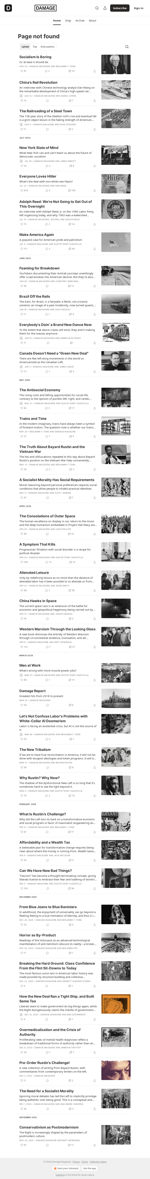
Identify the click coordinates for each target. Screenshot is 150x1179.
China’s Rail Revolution (38, 82)
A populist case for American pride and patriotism (50, 240)
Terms (85, 1161)
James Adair (66, 366)
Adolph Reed (72, 219)
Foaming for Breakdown (39, 268)
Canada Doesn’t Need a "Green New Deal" (53, 353)
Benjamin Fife (70, 948)
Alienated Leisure (34, 573)
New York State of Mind (38, 148)
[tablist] (38, 46)
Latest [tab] (25, 46)
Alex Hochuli (62, 309)
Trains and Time (32, 419)
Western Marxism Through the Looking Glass (57, 629)
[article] (75, 64)
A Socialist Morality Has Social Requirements (56, 480)
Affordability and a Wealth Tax (44, 842)
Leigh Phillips (63, 529)
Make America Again (36, 235)
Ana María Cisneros (72, 1104)
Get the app (89, 1168)
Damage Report (32, 691)
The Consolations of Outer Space (47, 516)
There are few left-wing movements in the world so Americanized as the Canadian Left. (51, 360)
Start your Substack (67, 1168)
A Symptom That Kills (37, 544)
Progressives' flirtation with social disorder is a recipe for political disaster (55, 551)
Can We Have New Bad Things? (45, 871)
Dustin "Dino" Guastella (68, 244)
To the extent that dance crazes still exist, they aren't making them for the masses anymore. (57, 331)
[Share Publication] (105, 8)
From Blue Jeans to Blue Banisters (48, 907)
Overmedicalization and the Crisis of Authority (49, 1032)
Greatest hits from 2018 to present (41, 696)
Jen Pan (54, 219)
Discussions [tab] (47, 46)
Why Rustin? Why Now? (39, 778)
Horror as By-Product (37, 935)
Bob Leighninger (76, 1014)
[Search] (97, 8)
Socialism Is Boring (35, 57)
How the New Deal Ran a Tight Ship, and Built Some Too (56, 998)
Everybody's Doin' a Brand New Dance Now (55, 325)
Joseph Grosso (63, 614)
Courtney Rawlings (67, 281)
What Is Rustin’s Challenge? (42, 814)
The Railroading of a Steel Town (45, 111)
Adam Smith (62, 585)
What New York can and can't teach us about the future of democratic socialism (55, 154)
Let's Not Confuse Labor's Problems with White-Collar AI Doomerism (53, 718)
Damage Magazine (39, 66)
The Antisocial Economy (39, 390)
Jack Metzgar (62, 855)
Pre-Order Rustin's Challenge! (44, 1063)
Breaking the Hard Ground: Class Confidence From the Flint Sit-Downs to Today (57, 965)
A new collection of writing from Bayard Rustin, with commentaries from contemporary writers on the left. (53, 1069)
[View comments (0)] (47, 100)
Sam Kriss (60, 185)
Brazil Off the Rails (34, 296)
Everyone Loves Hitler (37, 176)
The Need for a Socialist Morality (46, 1091)
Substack (60, 1174)
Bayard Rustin (64, 762)
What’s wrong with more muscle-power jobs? (47, 670)
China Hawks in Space (38, 601)
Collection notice (98, 1161)
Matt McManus (63, 642)
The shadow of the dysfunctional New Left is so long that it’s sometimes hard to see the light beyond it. (57, 784)
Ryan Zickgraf (68, 124)
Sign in (138, 8)
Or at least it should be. (34, 62)
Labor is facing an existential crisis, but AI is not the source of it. (57, 727)
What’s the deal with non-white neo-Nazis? (46, 181)
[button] (57, 20)
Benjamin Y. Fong (66, 66)
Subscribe (120, 8)
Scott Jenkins (63, 493)
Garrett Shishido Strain (76, 981)
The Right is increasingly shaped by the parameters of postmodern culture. (53, 1134)
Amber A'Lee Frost (70, 338)
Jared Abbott (68, 161)
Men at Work (30, 665)
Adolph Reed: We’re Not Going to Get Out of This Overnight (55, 204)
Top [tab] (35, 46)
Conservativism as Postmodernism (48, 1127)
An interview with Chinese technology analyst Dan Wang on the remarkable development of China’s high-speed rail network (57, 89)
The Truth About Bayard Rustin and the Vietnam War (52, 449)
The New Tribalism (35, 750)
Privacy (76, 1161)
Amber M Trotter (71, 1047)
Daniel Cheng (68, 96)
